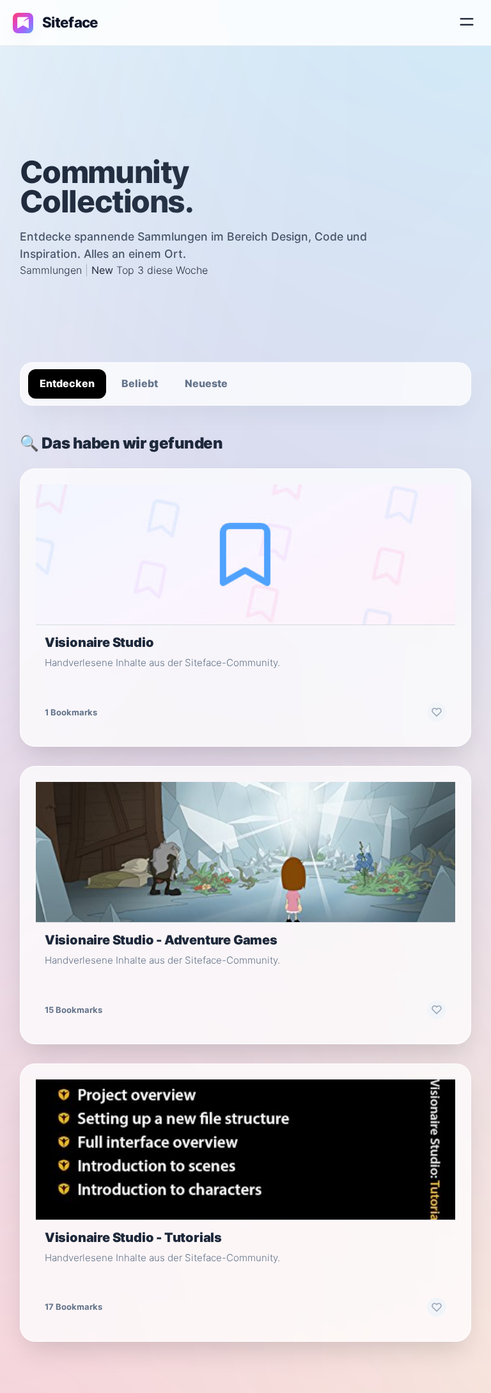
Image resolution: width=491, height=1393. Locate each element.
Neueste (206, 383)
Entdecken (67, 383)
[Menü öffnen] (466, 22)
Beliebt (139, 383)
